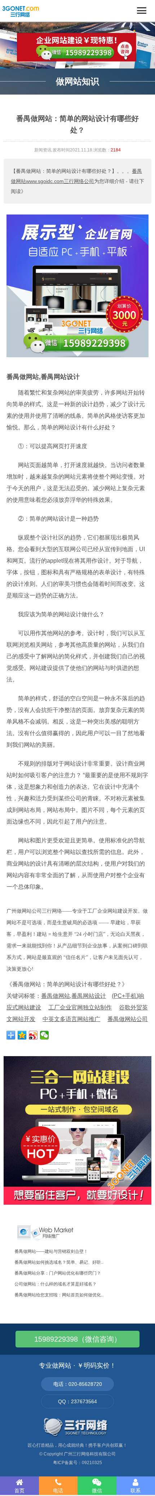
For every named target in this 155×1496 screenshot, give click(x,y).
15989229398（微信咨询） (77, 1339)
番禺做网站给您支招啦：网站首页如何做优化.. (58, 1294)
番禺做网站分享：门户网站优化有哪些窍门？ (57, 1273)
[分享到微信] (44, 1035)
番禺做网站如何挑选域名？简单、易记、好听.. (58, 1262)
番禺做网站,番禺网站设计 (43, 376)
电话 (58, 1490)
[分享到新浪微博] (33, 1035)
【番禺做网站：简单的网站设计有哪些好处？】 (64, 171)
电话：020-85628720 (77, 1384)
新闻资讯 (43, 150)
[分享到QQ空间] (22, 1035)
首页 (19, 1490)
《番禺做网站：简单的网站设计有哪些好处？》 (67, 984)
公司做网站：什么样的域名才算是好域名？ (55, 1284)
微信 (97, 1490)
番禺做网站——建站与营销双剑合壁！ (51, 1251)
